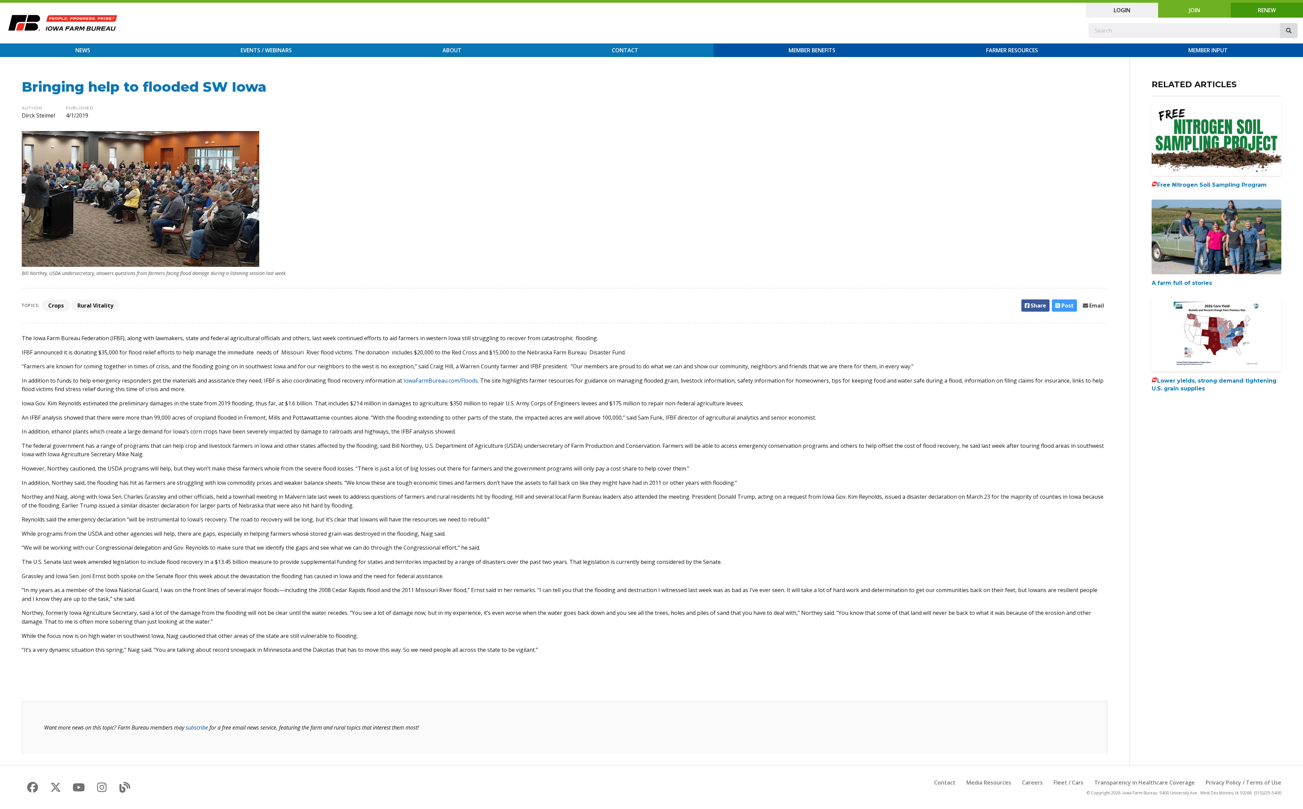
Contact (625, 50)
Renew (1267, 10)
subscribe (197, 727)
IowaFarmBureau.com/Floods (440, 380)
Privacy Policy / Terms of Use (1243, 782)
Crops (56, 305)
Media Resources (988, 782)
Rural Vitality (95, 305)
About (451, 50)
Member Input (1208, 50)
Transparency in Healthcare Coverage (1144, 782)
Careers (1032, 782)
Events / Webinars (266, 50)
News (82, 50)
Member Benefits (812, 50)
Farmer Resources (1012, 50)
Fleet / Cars (1068, 782)
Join (1194, 10)
